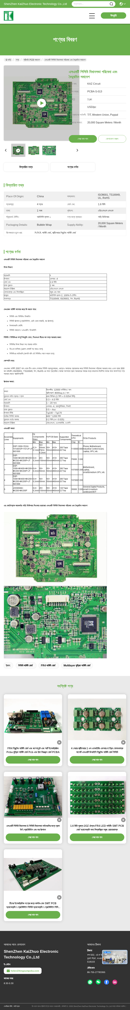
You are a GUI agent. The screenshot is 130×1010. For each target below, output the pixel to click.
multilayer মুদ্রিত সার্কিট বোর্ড (77, 665)
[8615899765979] (90, 982)
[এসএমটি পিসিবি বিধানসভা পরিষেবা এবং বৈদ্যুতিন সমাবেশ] (41, 103)
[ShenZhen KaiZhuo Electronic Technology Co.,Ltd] (21, 16)
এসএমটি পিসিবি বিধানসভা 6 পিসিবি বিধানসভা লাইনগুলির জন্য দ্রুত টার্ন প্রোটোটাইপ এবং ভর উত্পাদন (33, 827)
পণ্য (17, 60)
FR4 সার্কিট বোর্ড (48, 665)
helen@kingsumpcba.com (25, 971)
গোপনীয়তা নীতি (8, 1006)
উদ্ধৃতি (113, 15)
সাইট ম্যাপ (17, 1006)
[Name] (111, 4)
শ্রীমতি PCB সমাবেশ (32, 60)
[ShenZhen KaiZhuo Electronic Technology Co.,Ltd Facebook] (106, 982)
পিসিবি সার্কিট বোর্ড (25, 665)
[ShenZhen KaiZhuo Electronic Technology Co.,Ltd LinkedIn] (115, 982)
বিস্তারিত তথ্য (26, 167)
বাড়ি (9, 60)
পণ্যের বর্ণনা (72, 167)
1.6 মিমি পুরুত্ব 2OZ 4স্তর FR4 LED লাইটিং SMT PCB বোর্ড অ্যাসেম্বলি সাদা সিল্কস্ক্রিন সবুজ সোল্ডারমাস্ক (97, 827)
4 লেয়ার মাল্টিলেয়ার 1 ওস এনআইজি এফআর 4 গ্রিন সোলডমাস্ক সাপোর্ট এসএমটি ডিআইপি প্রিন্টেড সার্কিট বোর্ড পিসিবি (97, 750)
